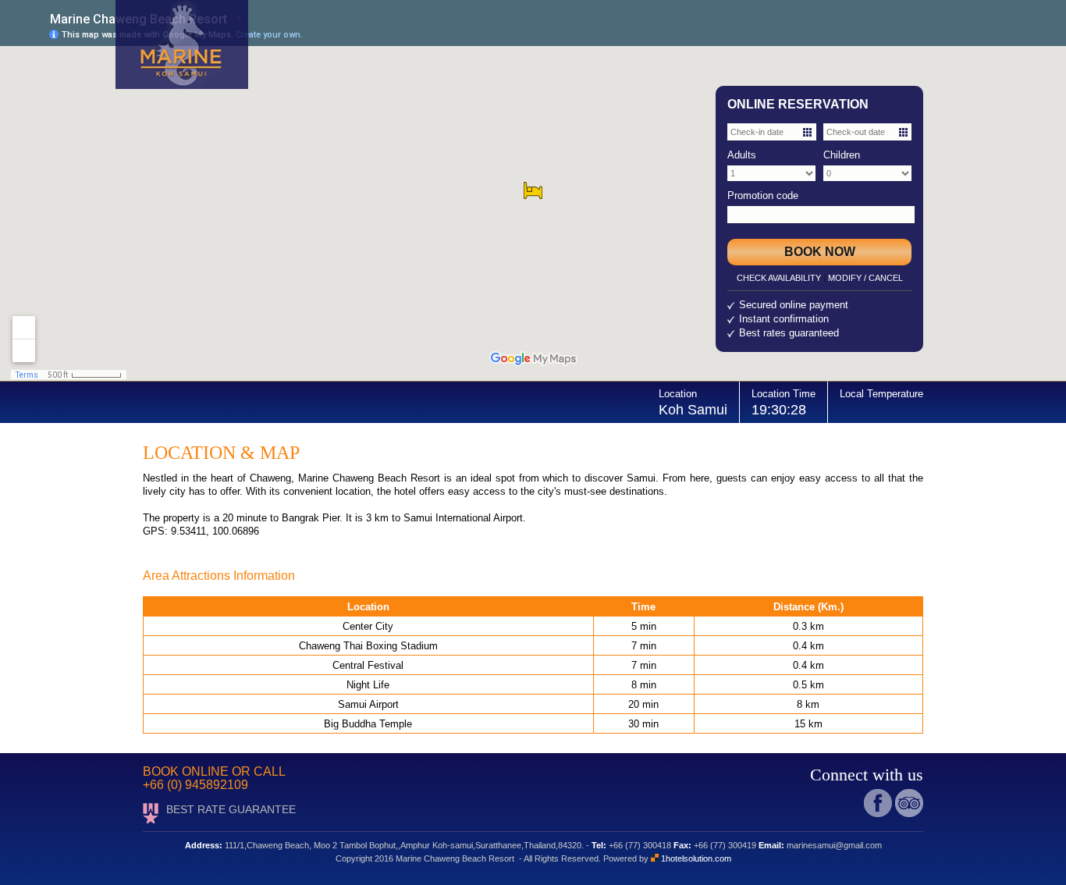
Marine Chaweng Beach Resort (369, 478)
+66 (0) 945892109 (195, 784)
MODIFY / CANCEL (865, 278)
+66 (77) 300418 (640, 845)
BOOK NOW (819, 251)
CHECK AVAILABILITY (779, 278)
